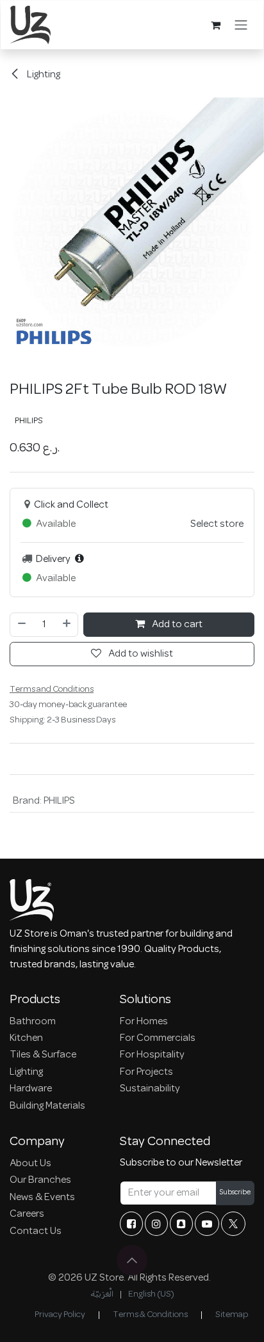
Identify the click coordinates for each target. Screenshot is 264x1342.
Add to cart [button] (176, 624)
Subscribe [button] (235, 1193)
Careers (27, 1214)
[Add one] (67, 624)
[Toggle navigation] (241, 25)
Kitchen (26, 1038)
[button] (132, 1260)
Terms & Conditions (150, 1314)
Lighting (42, 74)
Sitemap (231, 1314)
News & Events (42, 1197)
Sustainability (150, 1089)
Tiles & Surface (43, 1055)
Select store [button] (216, 524)
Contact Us (36, 1231)
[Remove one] (21, 624)
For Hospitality (152, 1055)
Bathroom (33, 1021)
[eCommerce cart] (215, 25)
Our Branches (40, 1180)
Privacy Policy (60, 1314)
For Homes (144, 1021)
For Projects (146, 1072)
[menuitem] (101, 1294)
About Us (30, 1163)
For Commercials (157, 1038)
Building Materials (47, 1106)
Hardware (31, 1089)
